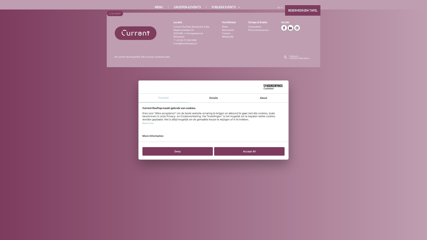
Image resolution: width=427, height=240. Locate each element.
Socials (285, 22)
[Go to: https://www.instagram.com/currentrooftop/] (297, 28)
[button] (280, 7)
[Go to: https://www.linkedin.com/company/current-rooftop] (290, 28)
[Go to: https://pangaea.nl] (297, 57)
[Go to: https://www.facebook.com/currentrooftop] (284, 28)
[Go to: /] (115, 13)
